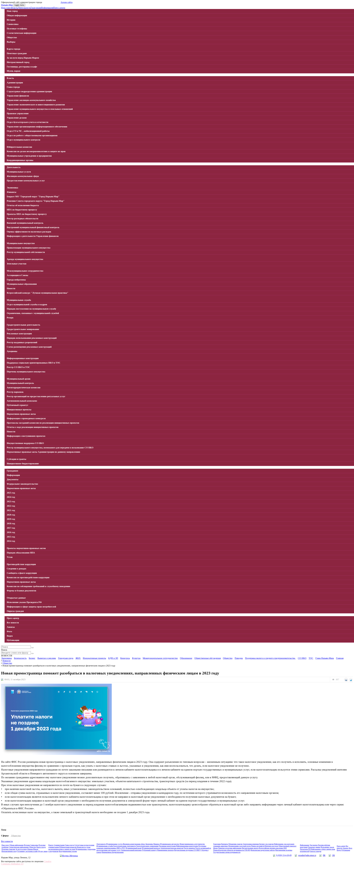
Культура (136, 658)
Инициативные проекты (94, 658)
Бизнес (32, 658)
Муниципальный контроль (151, 848)
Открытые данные (314, 847)
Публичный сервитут (149, 850)
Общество (227, 658)
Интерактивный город (9, 851)
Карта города (41, 847)
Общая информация (17, 845)
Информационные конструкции (187, 846)
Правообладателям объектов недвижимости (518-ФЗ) (231, 850)
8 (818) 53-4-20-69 (283, 855)
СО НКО (302, 658)
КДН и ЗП (113, 658)
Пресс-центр (59, 8)
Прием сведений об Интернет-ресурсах (264, 846)
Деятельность (24, 8)
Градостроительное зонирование (147, 846)
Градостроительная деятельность (124, 846)
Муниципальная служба (104, 846)
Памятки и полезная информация (229, 848)
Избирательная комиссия (68, 847)
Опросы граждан (315, 851)
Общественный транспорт (287, 846)
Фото (350, 848)
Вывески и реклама (46, 658)
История (27, 845)
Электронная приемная (251, 844)
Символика (34, 845)
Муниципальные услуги (114, 844)
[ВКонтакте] (346, 680)
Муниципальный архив (133, 848)
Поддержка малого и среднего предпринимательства (270, 658)
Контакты (224, 844)
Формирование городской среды (239, 846)
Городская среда (65, 658)
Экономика (6, 658)
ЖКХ (78, 658)
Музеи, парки (43, 851)
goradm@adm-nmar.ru (307, 855)
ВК (324, 855)
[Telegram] (351, 680)
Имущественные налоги (250, 848)
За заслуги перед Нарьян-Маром (27, 849)
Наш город (6, 8)
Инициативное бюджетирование (113, 852)
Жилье (215, 848)
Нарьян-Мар (7, 5)
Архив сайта (66, 2)
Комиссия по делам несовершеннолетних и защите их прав (69, 848)
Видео (339, 850)
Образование (186, 658)
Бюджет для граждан (266, 844)
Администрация (59, 845)
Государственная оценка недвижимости (226, 852)
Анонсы (345, 848)
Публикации (345, 850)
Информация (47, 8)
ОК (333, 855)
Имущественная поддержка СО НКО (187, 850)
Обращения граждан (235, 844)
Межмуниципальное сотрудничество (160, 658)
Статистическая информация (19, 847)
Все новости (7, 841)
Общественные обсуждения (207, 658)
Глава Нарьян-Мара (324, 658)
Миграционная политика (283, 850)
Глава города (69, 845)
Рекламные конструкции (167, 846)
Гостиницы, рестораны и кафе (27, 851)
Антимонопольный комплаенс (131, 850)
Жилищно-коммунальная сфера (134, 844)
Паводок (239, 658)
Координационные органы (68, 851)
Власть (14, 8)
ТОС (311, 658)
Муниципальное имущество (169, 844)
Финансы (156, 844)
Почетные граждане (8, 849)
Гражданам (36, 8)
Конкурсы (125, 658)
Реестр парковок (189, 848)
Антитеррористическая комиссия (171, 848)
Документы (313, 845)
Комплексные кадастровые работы (263, 850)
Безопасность (20, 658)
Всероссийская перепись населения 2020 (273, 848)
